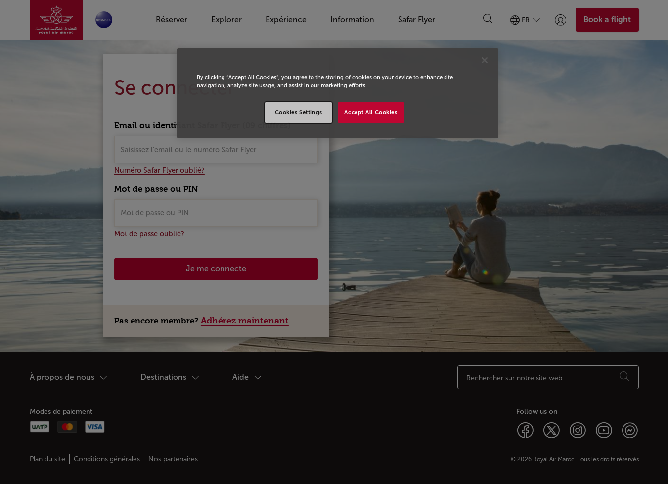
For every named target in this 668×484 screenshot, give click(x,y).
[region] (337, 93)
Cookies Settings (298, 112)
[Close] (484, 60)
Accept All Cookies (370, 112)
